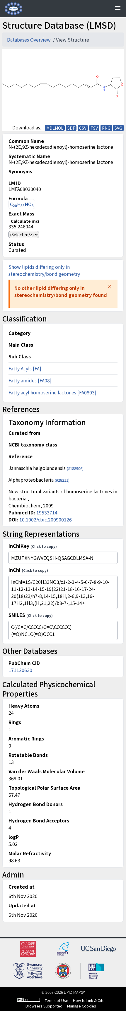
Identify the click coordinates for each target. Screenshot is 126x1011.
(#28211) (62, 480)
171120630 (20, 669)
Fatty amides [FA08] (30, 380)
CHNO (22, 204)
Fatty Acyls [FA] (24, 368)
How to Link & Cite (89, 1000)
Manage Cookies (81, 1006)
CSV (82, 128)
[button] (109, 286)
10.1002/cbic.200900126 (45, 519)
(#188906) (75, 468)
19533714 (46, 512)
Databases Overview (29, 39)
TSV (94, 128)
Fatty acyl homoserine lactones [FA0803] (52, 392)
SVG (118, 128)
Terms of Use (56, 1000)
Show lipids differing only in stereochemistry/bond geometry (44, 270)
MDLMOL (54, 128)
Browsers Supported (43, 1006)
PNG (106, 128)
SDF (71, 128)
